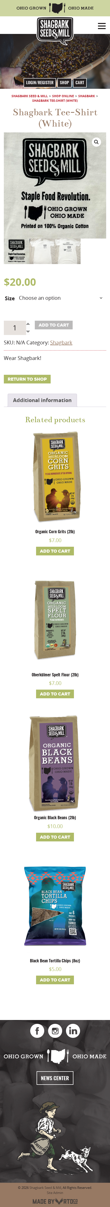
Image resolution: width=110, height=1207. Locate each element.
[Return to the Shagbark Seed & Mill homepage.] (55, 30)
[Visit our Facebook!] (37, 1031)
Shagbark (61, 342)
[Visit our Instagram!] (55, 1031)
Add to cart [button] (55, 551)
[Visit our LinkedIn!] (73, 1031)
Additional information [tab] (42, 400)
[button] (96, 142)
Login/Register (39, 83)
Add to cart (54, 325)
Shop (64, 83)
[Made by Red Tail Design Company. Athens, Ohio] (55, 1201)
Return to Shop (27, 379)
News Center (55, 1078)
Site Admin (55, 1192)
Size (10, 298)
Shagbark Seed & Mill (45, 1187)
